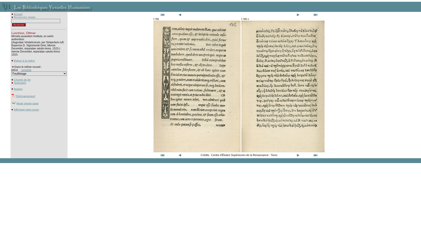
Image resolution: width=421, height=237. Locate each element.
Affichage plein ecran (26, 109)
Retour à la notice (24, 60)
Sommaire (20, 82)
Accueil (18, 14)
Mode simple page (27, 103)
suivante (26, 70)
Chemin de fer (22, 79)
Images (18, 89)
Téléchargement (25, 96)
